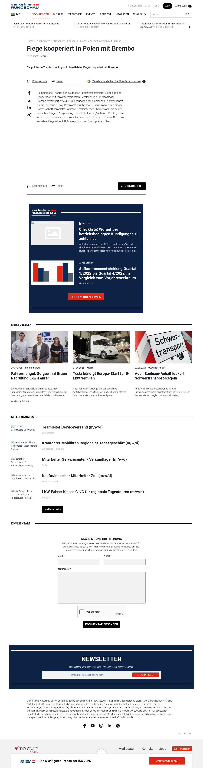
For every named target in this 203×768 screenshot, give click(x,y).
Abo (167, 5)
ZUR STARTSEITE (132, 186)
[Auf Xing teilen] (29, 115)
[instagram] (101, 725)
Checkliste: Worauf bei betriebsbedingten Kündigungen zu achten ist (108, 234)
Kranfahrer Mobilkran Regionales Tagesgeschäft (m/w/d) (90, 443)
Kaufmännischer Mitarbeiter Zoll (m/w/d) (77, 476)
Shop (148, 5)
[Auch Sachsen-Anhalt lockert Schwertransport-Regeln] (163, 347)
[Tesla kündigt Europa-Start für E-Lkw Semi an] (101, 347)
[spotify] (118, 725)
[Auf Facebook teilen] (29, 93)
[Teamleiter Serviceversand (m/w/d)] (24, 428)
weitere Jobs (52, 509)
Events (90, 14)
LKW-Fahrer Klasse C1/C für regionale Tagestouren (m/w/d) (93, 492)
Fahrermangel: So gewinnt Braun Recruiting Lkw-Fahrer (39, 375)
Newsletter (135, 5)
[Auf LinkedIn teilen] (29, 107)
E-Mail (61, 555)
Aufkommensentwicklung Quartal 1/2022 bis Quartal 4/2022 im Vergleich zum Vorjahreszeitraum (107, 273)
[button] (101, 751)
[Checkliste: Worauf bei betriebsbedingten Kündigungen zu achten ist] (52, 233)
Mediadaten (127, 749)
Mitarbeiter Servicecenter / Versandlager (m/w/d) (84, 459)
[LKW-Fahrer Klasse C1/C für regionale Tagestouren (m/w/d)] (24, 494)
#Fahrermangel (32, 367)
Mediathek (75, 14)
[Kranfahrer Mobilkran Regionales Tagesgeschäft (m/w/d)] (24, 445)
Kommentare (39, 81)
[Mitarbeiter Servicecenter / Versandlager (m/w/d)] (24, 462)
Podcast (105, 14)
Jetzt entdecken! (166, 761)
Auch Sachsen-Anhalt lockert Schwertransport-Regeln (159, 375)
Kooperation (44, 97)
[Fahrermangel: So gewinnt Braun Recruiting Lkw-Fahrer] (39, 347)
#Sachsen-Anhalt (156, 367)
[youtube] (93, 725)
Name (107, 555)
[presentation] (189, 27)
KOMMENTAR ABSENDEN (101, 624)
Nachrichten (40, 14)
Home (30, 41)
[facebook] (84, 725)
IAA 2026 (58, 14)
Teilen (59, 81)
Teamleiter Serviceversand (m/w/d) (72, 427)
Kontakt (147, 749)
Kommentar (63, 569)
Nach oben (183, 733)
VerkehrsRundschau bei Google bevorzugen (116, 81)
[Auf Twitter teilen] (29, 100)
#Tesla (89, 367)
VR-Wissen (122, 14)
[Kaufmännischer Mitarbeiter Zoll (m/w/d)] (24, 476)
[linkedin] (109, 725)
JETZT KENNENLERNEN (86, 297)
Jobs (156, 5)
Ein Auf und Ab (86, 283)
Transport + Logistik (65, 41)
